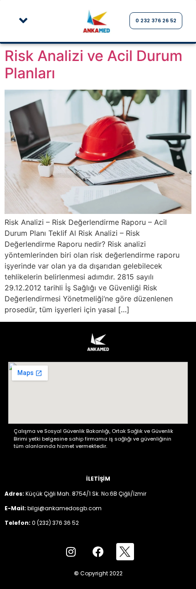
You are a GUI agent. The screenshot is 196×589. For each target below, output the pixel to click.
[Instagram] (70, 551)
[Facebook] (98, 551)
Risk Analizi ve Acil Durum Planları (93, 64)
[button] (23, 21)
